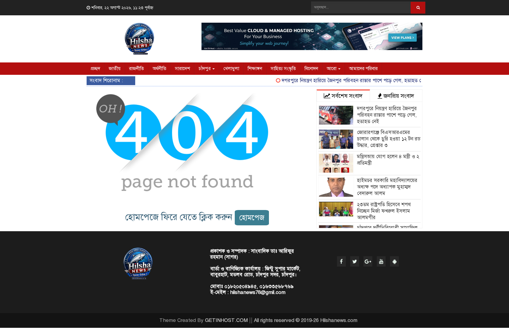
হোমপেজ (252, 217)
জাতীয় (114, 69)
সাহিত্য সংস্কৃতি (283, 69)
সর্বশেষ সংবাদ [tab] (346, 96)
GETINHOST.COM (226, 320)
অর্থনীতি (159, 69)
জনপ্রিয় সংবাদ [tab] (398, 96)
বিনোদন (311, 69)
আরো (332, 69)
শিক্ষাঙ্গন (255, 69)
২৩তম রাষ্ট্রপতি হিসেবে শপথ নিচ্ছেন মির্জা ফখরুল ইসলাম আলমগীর (384, 211)
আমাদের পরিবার (363, 69)
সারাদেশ (182, 69)
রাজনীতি (136, 69)
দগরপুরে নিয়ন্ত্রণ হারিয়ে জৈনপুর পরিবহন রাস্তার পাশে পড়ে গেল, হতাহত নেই (349, 80)
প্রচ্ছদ (95, 69)
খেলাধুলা (231, 69)
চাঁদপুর (205, 69)
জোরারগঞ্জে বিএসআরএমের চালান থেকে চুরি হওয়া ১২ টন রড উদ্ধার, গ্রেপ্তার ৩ (388, 138)
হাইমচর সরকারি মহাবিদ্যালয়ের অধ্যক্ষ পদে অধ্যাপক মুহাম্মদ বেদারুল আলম (387, 186)
